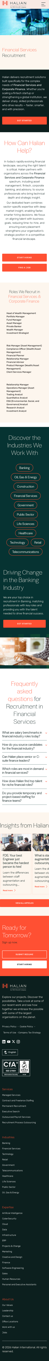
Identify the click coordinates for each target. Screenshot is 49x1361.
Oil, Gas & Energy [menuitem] (10, 1192)
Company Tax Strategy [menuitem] (29, 1032)
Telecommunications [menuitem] (12, 1170)
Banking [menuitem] (6, 1143)
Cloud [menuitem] (5, 1224)
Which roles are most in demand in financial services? (23, 770)
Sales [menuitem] (5, 1273)
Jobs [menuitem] (4, 1332)
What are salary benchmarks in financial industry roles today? (22, 734)
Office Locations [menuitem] (10, 1321)
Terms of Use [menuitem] (9, 1032)
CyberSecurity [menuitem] (9, 1218)
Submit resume (24, 954)
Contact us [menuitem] (7, 1316)
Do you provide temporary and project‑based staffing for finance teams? (22, 796)
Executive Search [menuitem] (11, 1111)
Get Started (24, 120)
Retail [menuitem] (5, 1159)
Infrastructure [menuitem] (9, 1235)
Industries (8, 1137)
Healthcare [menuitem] (7, 1176)
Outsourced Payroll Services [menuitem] (16, 1117)
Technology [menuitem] (7, 1154)
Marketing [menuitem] (7, 1251)
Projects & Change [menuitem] (11, 1246)
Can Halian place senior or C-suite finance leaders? (21, 758)
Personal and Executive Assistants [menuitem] (19, 1284)
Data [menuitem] (4, 1229)
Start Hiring (24, 257)
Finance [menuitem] (6, 1262)
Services (7, 1089)
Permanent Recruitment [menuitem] (14, 1106)
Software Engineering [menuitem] (13, 1268)
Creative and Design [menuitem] (12, 1257)
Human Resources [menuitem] (11, 1279)
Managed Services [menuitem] (11, 1095)
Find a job (24, 267)
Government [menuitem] (8, 1165)
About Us (8, 1299)
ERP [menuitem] (4, 1240)
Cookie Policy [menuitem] (26, 1026)
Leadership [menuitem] (7, 1310)
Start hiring (24, 964)
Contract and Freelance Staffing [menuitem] (18, 1100)
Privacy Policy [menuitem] (9, 1026)
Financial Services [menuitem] (11, 1148)
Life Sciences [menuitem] (9, 1181)
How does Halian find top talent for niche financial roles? (22, 782)
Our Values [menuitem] (7, 1305)
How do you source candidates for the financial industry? (22, 746)
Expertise (8, 1207)
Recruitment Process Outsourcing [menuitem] (19, 1122)
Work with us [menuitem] (8, 1327)
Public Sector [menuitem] (9, 1187)
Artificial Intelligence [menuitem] (12, 1213)
